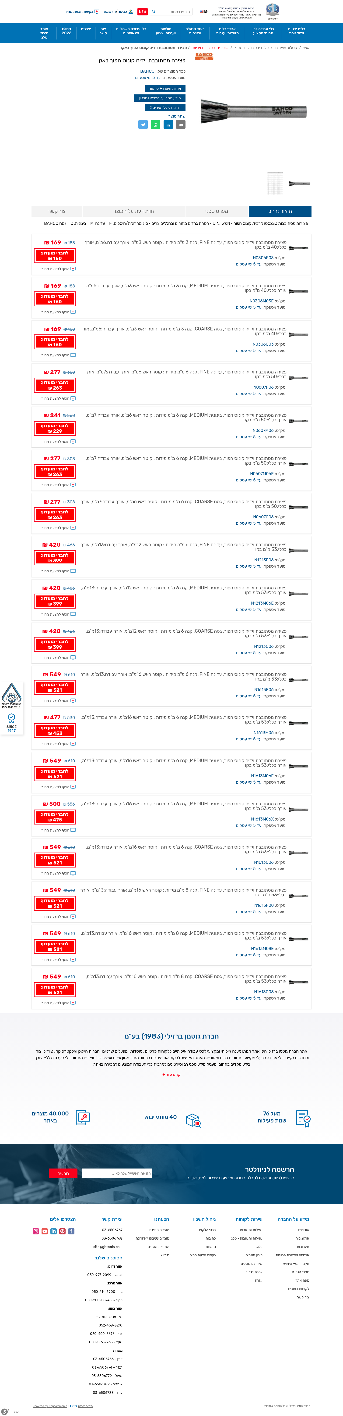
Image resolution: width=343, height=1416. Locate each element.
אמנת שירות (253, 1272)
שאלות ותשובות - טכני (246, 1238)
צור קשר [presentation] (57, 211)
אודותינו (303, 1230)
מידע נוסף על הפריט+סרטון (160, 98)
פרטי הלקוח (207, 1230)
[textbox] (171, 11)
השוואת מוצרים (158, 1247)
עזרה (258, 1280)
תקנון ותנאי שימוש (296, 1264)
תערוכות (303, 1247)
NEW (142, 12)
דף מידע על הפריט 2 (165, 107)
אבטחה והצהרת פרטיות (292, 1255)
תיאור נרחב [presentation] (280, 211)
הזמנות (211, 1247)
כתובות (211, 1238)
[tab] (280, 211)
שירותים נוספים (251, 1264)
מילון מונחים (254, 1255)
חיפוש (165, 1255)
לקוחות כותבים (298, 1289)
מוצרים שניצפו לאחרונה (152, 1238)
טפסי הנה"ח (300, 1272)
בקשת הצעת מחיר (203, 1255)
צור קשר (303, 1297)
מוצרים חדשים (159, 1230)
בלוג (259, 1247)
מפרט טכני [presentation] (216, 211)
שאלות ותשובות (251, 1230)
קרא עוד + (171, 1074)
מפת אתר (302, 1280)
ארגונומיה (302, 1238)
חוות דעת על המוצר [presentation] (133, 211)
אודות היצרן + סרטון (165, 88)
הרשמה (110, 11)
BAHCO (147, 71)
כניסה (122, 11)
